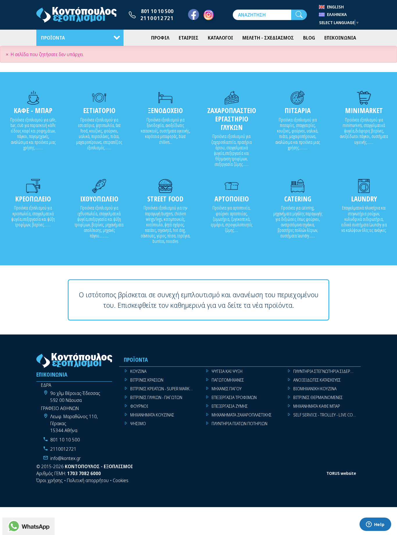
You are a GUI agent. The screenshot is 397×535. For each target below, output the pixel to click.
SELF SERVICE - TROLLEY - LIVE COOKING (327, 415)
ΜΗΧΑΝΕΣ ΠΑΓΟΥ (227, 388)
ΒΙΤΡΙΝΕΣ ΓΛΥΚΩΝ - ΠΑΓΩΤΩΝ (156, 397)
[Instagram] (208, 15)
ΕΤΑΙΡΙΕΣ (189, 38)
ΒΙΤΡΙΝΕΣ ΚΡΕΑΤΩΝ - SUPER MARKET (162, 388)
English (335, 7)
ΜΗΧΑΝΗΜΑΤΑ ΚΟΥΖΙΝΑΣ (152, 415)
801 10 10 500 (157, 11)
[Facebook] (193, 14)
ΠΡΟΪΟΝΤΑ (53, 38)
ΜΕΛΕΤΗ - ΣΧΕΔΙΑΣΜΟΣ (268, 38)
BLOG (309, 38)
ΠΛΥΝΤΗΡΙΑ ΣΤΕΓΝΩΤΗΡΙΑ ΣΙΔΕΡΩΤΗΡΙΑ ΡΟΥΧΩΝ (327, 371)
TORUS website (341, 473)
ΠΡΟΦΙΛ (160, 38)
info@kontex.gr (65, 458)
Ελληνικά (337, 14)
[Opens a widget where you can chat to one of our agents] (375, 525)
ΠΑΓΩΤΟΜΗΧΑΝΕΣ (228, 380)
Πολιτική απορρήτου (88, 480)
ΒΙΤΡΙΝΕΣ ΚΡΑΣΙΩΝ (146, 380)
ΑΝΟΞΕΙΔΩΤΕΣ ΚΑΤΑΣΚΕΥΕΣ (317, 380)
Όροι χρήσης (49, 480)
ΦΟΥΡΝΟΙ (139, 406)
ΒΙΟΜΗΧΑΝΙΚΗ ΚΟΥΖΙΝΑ (315, 388)
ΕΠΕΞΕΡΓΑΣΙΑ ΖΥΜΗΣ (230, 406)
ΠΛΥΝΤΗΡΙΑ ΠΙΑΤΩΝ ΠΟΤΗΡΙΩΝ (239, 423)
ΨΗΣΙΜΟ (138, 423)
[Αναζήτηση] (299, 15)
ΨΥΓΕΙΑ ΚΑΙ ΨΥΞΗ (227, 371)
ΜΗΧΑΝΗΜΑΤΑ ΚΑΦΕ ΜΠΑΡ (316, 406)
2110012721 (157, 18)
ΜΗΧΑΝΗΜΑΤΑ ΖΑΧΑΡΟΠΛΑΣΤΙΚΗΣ (241, 415)
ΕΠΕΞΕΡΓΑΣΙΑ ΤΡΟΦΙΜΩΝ (234, 397)
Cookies (120, 480)
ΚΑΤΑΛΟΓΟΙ (220, 38)
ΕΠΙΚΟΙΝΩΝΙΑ (340, 38)
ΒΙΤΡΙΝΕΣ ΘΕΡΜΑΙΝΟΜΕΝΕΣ (318, 397)
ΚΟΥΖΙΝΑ (138, 371)
